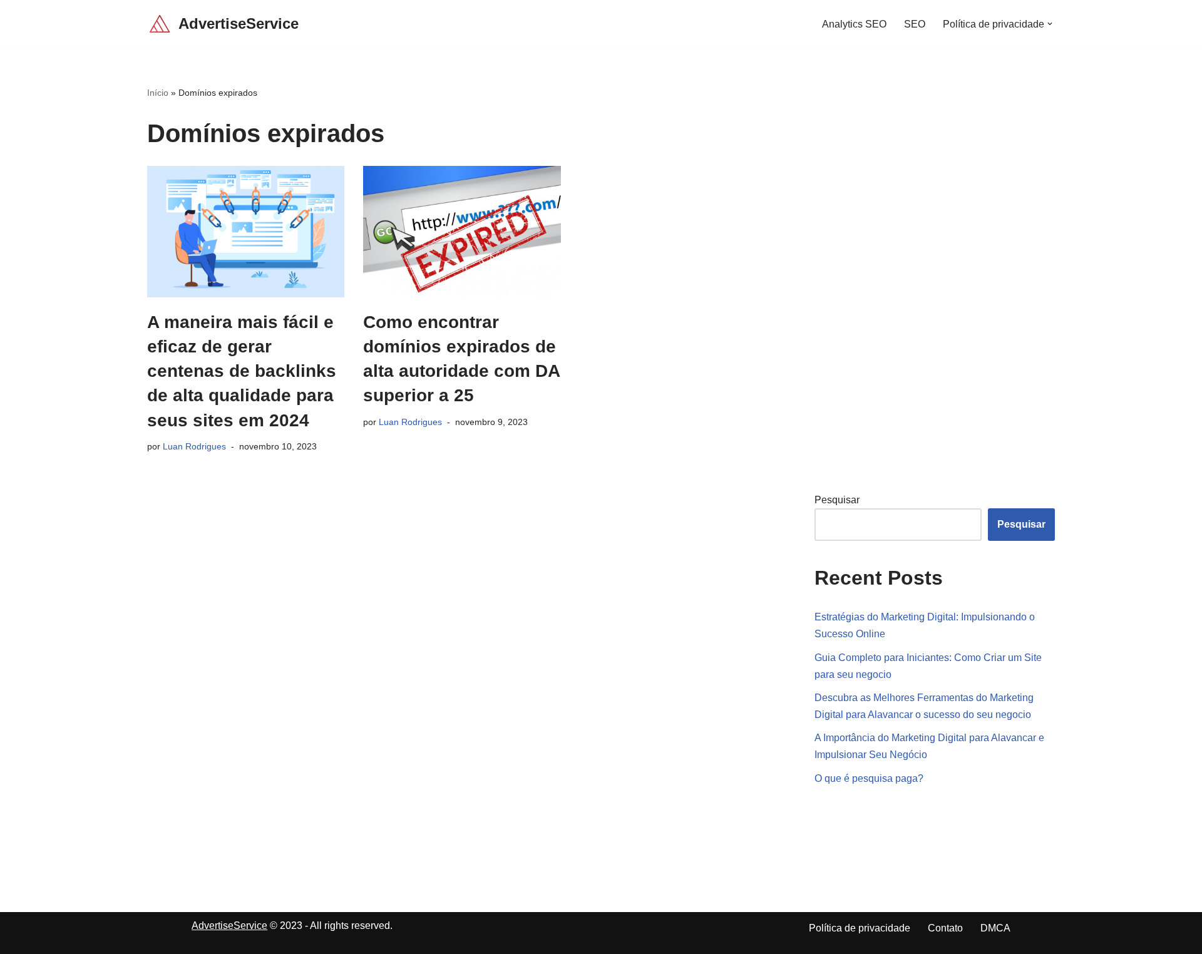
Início (157, 93)
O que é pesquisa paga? (868, 778)
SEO (914, 24)
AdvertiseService (229, 925)
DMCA (995, 928)
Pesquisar (837, 500)
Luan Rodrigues (194, 446)
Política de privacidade (859, 928)
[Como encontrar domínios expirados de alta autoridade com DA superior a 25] (461, 231)
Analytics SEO (854, 24)
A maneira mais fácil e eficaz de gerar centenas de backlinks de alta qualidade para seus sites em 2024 (241, 371)
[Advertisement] (908, 273)
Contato (945, 928)
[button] (1049, 23)
